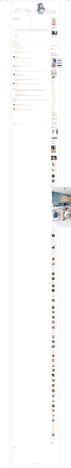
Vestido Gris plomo (54, 100)
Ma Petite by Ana (53, 418)
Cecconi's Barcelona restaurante (56, 290)
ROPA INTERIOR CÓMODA (54, 253)
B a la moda (53, 358)
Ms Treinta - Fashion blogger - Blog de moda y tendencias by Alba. (54, 245)
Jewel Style (53, 315)
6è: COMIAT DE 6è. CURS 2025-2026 (56, 175)
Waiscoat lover (53, 184)
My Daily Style (53, 281)
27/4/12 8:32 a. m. (19, 45)
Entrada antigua (47, 122)
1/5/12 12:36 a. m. (19, 108)
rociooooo (16, 45)
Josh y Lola (53, 413)
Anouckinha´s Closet (54, 262)
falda (15, 41)
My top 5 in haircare (53, 333)
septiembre (53, 91)
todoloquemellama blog (54, 320)
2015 (52, 85)
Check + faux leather (54, 270)
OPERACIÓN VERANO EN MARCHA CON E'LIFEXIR (56, 264)
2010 (52, 109)
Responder (16, 54)
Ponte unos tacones (54, 363)
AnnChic (16, 56)
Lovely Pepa (53, 117)
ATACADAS (16, 108)
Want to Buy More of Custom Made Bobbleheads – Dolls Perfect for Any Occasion (54, 231)
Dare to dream (53, 257)
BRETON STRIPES (53, 282)
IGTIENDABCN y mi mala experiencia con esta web (54, 113)
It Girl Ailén (53, 293)
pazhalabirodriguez (54, 330)
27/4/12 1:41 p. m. (19, 70)
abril (52, 95)
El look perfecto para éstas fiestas (56, 285)
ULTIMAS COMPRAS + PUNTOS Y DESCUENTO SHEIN (56, 317)
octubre (53, 90)
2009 (52, 110)
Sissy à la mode (53, 310)
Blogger (37, 463)
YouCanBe (53, 425)
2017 (52, 83)
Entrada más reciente (15, 122)
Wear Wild (53, 408)
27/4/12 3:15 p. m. (19, 78)
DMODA (53, 305)
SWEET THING (53, 431)
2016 (52, 84)
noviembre (53, 89)
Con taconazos (53, 102)
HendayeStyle (53, 373)
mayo (52, 94)
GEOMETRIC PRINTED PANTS (56, 369)
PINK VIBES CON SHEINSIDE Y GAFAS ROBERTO (56, 391)
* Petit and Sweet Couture (54, 344)
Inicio (31, 122)
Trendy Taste (53, 351)
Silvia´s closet (53, 349)
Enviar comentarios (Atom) (18, 123)
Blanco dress (53, 103)
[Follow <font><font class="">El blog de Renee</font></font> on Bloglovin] (54, 78)
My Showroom (53, 250)
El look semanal (53, 96)
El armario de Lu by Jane (54, 168)
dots (55, 335)
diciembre (53, 88)
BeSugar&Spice (53, 423)
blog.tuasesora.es (17, 53)
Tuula (52, 303)
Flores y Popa (56, 354)
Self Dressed (53, 368)
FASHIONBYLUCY (54, 383)
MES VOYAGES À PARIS (54, 241)
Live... (55, 433)
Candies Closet (53, 298)
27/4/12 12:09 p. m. (19, 56)
